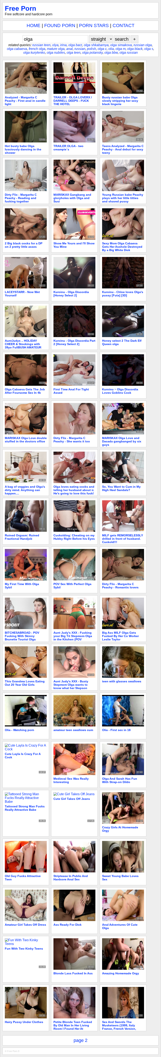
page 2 (80, 1040)
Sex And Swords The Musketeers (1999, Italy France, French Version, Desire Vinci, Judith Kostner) (122, 1027)
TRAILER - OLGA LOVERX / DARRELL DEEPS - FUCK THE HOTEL (72, 101)
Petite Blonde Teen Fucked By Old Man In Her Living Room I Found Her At (72, 1025)
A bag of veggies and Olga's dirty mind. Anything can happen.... (25, 490)
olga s (148, 49)
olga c (102, 49)
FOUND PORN (59, 25)
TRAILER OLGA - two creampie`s (68, 147)
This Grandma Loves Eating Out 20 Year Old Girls (25, 683)
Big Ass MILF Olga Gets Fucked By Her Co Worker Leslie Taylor (120, 636)
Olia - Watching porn (19, 730)
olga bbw (111, 52)
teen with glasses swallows (121, 681)
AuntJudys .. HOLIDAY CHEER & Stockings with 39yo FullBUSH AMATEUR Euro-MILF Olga (23, 345)
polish (91, 49)
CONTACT (123, 25)
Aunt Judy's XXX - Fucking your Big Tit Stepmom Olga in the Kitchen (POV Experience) (72, 637)
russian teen (41, 45)
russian (79, 49)
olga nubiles (56, 52)
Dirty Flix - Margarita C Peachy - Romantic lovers (120, 585)
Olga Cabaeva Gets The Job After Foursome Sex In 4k (25, 391)
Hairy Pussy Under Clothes (24, 1022)
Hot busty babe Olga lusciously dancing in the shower (23, 149)
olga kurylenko (34, 52)
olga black (135, 49)
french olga (37, 49)
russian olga (143, 45)
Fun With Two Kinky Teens (24, 948)
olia (111, 49)
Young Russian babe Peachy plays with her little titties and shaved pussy (122, 198)
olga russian (128, 52)
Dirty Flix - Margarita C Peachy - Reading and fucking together (21, 198)
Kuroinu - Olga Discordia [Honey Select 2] (71, 293)
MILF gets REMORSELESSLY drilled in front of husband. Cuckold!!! (122, 539)
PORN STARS (94, 25)
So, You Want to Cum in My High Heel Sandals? (121, 488)
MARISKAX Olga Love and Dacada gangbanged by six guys (121, 441)
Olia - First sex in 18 (116, 730)
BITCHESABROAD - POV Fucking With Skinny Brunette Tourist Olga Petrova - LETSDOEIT (22, 637)
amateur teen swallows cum (73, 730)
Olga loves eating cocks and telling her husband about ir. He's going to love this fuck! (73, 490)
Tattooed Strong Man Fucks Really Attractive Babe (25, 808)
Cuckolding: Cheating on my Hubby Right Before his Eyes (74, 537)
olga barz (75, 45)
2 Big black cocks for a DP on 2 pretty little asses (23, 245)
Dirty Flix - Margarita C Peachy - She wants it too (71, 439)
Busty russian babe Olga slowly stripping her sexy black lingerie (120, 101)
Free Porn (20, 8)
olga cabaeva (17, 49)
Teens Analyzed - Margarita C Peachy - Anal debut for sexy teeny (123, 149)
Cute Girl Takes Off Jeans (71, 798)
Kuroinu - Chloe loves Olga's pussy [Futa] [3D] (122, 293)
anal (69, 49)
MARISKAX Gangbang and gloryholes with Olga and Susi (72, 198)
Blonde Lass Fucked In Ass (73, 973)
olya (55, 45)
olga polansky (92, 52)
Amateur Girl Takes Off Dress (25, 924)
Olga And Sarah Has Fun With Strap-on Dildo (119, 780)
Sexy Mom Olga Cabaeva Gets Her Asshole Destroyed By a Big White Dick (122, 247)
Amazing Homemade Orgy (120, 973)
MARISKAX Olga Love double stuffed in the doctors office (26, 439)
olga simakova (121, 45)
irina (63, 45)
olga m (121, 49)
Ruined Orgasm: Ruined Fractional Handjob (22, 537)
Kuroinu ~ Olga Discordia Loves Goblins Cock (120, 391)
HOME (33, 25)
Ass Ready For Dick (67, 924)
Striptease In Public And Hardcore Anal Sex (70, 877)
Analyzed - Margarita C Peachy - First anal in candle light (25, 101)
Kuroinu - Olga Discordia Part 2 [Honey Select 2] (74, 342)
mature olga (56, 49)
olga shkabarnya (96, 45)
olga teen (73, 52)
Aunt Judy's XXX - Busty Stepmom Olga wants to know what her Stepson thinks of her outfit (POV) (71, 686)
